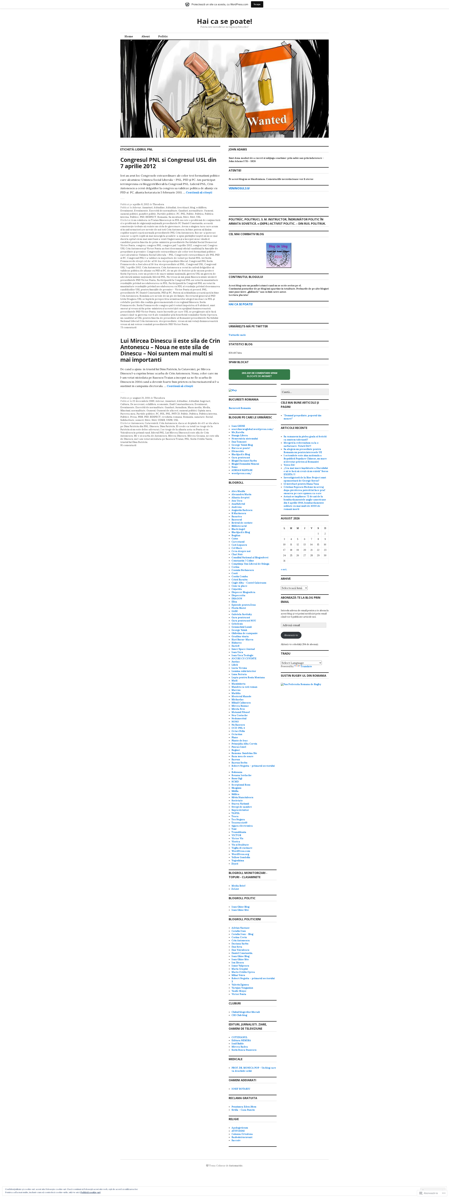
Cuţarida (237, 589)
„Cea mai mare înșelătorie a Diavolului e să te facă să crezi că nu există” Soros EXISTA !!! (306, 471)
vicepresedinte (168, 321)
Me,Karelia (238, 432)
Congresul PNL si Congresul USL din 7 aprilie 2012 (168, 163)
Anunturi (147, 207)
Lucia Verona (239, 668)
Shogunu (236, 787)
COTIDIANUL (239, 1037)
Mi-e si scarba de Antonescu (150, 435)
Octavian (237, 734)
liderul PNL (159, 276)
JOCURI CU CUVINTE (244, 658)
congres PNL (154, 245)
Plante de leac (240, 740)
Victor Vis (237, 838)
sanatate (199, 416)
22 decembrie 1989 (143, 401)
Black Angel (238, 529)
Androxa (237, 507)
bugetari (205, 401)
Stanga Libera (240, 435)
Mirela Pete (238, 709)
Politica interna (208, 413)
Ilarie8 (235, 645)
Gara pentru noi (241, 457)
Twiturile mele (237, 335)
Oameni (208, 210)
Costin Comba (240, 576)
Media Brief (238, 885)
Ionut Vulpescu (240, 965)
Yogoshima (238, 860)
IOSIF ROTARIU (241, 1088)
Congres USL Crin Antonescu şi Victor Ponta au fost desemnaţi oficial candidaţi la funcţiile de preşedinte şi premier (169, 248)
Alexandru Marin (241, 494)
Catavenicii (151, 423)
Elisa (234, 601)
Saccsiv (236, 1140)
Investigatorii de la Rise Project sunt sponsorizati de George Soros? (305, 479)
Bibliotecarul (239, 525)
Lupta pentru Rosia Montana (248, 677)
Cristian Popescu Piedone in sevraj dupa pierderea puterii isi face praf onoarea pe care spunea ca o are (304, 490)
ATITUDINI (238, 1130)
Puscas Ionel (239, 746)
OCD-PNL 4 (238, 727)
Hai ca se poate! (224, 21)
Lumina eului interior (244, 671)
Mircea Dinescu (177, 435)
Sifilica (235, 794)
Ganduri (183, 210)
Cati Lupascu (239, 544)
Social (209, 416)
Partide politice (166, 213)
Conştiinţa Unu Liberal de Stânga (250, 563)
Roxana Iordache (242, 775)
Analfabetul (238, 503)
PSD (142, 217)
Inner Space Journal (243, 649)
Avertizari (183, 207)
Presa (133, 416)
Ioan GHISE (238, 426)
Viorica (236, 841)
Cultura (124, 404)
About (145, 36)
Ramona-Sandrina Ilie (244, 753)
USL (198, 217)
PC (178, 213)
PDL (162, 413)
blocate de (262, 376)
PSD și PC (166, 292)
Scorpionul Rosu (241, 784)
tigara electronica (242, 825)
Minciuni (125, 410)
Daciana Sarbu (240, 943)
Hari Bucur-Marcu (242, 639)
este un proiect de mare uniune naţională (162, 273)
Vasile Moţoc (239, 991)
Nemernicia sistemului (245, 438)
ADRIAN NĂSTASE (242, 470)
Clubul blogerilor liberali (246, 1012)
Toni (234, 828)
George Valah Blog (242, 444)
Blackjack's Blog (241, 454)
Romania (162, 217)
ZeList (235, 888)
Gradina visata (240, 636)
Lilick (235, 664)
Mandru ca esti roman (244, 686)
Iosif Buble (238, 1043)
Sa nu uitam (175, 217)
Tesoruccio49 (239, 822)
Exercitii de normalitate (163, 210)
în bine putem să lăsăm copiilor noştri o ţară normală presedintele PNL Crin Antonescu (166, 231)
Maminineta (239, 683)
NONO (235, 721)
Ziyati (235, 863)
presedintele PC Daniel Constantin (140, 292)
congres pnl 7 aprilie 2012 (177, 245)
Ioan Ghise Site (240, 909)
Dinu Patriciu (167, 426)
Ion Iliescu (238, 962)
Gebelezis (237, 623)
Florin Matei (239, 608)
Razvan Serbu (239, 762)
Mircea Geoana (196, 435)
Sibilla (235, 791)
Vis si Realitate (240, 844)
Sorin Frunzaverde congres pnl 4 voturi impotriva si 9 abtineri (173, 305)
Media (206, 407)
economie (162, 404)
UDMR (161, 420)
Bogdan (236, 535)
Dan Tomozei (239, 441)
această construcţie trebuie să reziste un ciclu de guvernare (166, 225)
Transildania (239, 832)
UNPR (169, 420)
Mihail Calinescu (241, 702)
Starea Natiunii (240, 803)
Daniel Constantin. (242, 953)
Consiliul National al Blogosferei (250, 557)
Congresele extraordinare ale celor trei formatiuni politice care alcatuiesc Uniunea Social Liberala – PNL (168, 253)
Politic (163, 36)
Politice (134, 217)
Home (129, 36)
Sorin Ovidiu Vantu (201, 439)
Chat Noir (237, 554)
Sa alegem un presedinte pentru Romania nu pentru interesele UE (303, 451)
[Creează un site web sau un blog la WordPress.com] (207, 1165)
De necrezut (137, 404)
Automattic (236, 1165)
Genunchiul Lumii (242, 626)
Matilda (236, 693)
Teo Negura (238, 819)
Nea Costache (240, 715)
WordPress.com (241, 851)
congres (141, 245)
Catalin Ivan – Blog (242, 934)
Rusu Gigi (237, 778)
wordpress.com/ (242, 473)
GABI (235, 611)
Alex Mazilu (238, 491)
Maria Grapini (240, 968)
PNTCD (176, 413)
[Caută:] (305, 392)
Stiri (192, 217)
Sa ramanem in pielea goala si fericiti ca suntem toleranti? (305, 438)
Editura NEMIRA (241, 1040)
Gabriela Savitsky (242, 614)
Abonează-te (291, 635)
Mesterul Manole (241, 696)
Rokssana (237, 772)
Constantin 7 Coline (243, 560)
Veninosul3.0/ (239, 188)
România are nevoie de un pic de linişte (162, 295)
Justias (236, 661)
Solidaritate (127, 420)
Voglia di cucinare (242, 847)
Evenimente (141, 210)
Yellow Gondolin (241, 857)
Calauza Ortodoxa (242, 1134)
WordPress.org (240, 854)
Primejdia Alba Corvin (244, 743)
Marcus (236, 690)
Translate (306, 666)
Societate (237, 800)
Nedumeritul (239, 718)
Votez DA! (289, 464)
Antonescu (137, 423)
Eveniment (126, 210)
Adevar (136, 207)
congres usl (199, 245)
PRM (140, 416)
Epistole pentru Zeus (244, 604)
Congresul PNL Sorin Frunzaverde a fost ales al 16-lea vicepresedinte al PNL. (166, 263)
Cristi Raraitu (239, 579)
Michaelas (237, 699)
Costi (235, 573)
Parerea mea (127, 413)
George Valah (239, 630)
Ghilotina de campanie (245, 633)
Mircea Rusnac (240, 705)
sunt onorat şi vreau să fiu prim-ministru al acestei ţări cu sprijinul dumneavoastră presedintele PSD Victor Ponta (167, 308)
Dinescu (154, 426)
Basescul (237, 519)
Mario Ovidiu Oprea (243, 972)
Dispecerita (238, 595)
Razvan (236, 759)
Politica (199, 213)
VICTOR (236, 835)
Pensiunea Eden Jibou (244, 1106)
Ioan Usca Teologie (242, 655)
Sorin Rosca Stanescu (244, 1049)
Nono (234, 467)
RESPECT (150, 217)
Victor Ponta (239, 994)
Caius (235, 538)
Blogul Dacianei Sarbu (244, 460)
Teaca (235, 816)
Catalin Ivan (239, 931)
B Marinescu (239, 513)
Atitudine (159, 207)
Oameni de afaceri (167, 410)
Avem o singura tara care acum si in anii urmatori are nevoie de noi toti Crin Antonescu (169, 228)
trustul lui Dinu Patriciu (133, 442)
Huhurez (237, 642)
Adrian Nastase (241, 927)
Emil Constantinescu (181, 404)
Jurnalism (181, 407)
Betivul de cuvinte (242, 522)
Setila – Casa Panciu (243, 1109)
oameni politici (129, 213)
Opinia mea (204, 410)
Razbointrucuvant (242, 1137)
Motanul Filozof (241, 712)
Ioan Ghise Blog (240, 906)
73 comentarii (128, 327)
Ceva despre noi (241, 551)
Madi (234, 680)
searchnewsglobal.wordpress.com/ (252, 429)
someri (139, 420)
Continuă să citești (199, 192)
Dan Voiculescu (240, 949)
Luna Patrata (239, 674)
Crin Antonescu (151, 267)
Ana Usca (237, 500)
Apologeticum (240, 1127)
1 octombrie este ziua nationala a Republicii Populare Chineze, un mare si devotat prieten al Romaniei (305, 458)
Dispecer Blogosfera (243, 592)
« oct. (284, 569)
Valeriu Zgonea (240, 984)
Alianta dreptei (240, 497)
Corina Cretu (239, 937)
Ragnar (236, 750)
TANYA (236, 813)
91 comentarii (128, 445)
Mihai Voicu (238, 975)
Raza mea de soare (242, 756)
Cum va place (239, 585)
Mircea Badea (240, 1046)
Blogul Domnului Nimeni (245, 463)
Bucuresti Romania (240, 408)
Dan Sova (237, 946)
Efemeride (238, 451)
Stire (186, 217)
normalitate (196, 210)
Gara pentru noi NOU (244, 620)
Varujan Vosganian (242, 987)
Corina (235, 567)
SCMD (235, 781)
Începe (257, 4)
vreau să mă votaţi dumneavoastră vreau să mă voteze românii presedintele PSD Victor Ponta (169, 323)
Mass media (195, 407)
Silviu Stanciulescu (242, 797)
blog (192, 207)
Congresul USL (194, 264)
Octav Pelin (238, 731)
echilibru (201, 207)
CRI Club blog (239, 1015)
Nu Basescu (238, 724)
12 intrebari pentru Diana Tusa (301, 483)
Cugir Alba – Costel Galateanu (249, 582)
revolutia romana (172, 416)
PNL (183, 213)
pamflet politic (147, 213)
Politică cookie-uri (90, 1192)
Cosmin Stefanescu (243, 570)
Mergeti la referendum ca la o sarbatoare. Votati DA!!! (301, 444)
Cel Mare (237, 548)
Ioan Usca (237, 652)
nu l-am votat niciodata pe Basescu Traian (158, 439)
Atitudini (171, 207)
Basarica (237, 516)
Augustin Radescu (242, 510)
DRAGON (237, 598)
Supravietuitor (240, 810)
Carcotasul (238, 541)
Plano (235, 737)
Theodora (158, 204)
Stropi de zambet (242, 806)
